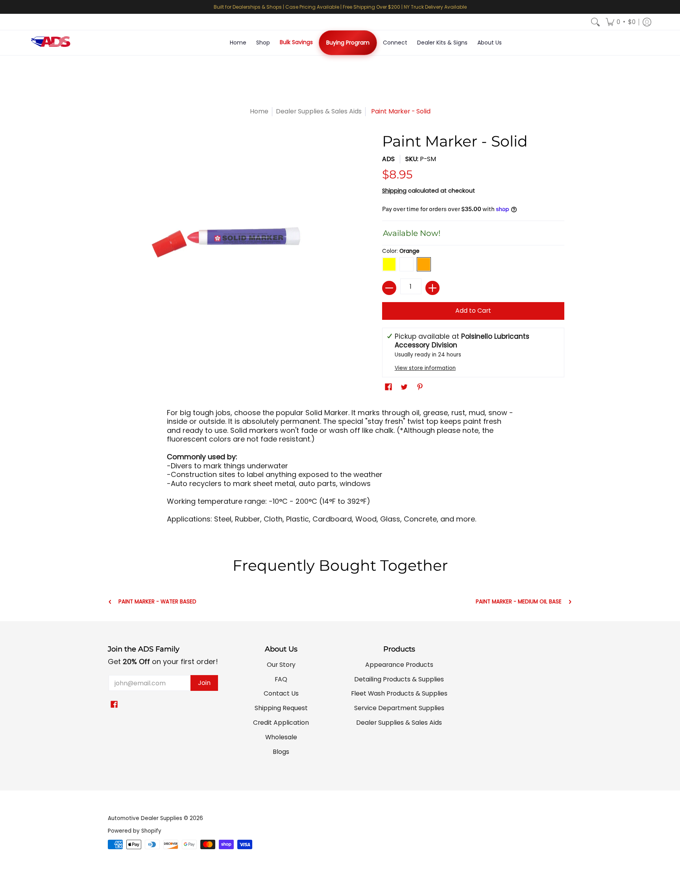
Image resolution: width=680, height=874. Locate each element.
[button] (620, 22)
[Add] (432, 288)
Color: (400, 251)
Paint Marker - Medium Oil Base (519, 602)
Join (204, 682)
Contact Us (281, 693)
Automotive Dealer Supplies (145, 818)
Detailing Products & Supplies (399, 679)
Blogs (281, 751)
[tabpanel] (340, 469)
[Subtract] (389, 288)
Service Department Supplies (399, 708)
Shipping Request (281, 708)
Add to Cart (473, 310)
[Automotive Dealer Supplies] (50, 42)
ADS (388, 158)
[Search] (595, 22)
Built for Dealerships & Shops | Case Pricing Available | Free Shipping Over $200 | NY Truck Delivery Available (340, 7)
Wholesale (281, 737)
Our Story (281, 664)
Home (259, 111)
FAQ (281, 679)
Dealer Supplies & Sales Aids (319, 111)
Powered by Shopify (134, 831)
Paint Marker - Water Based (157, 602)
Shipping (394, 191)
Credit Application (281, 722)
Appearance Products (399, 664)
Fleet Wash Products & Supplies (399, 693)
